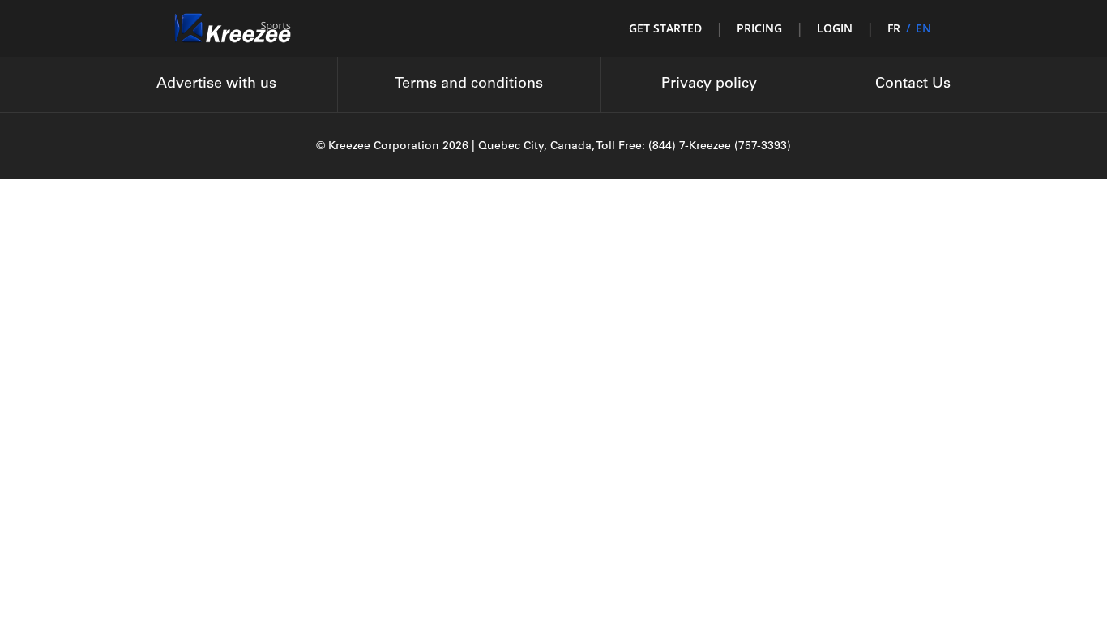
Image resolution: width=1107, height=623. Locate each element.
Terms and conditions (469, 84)
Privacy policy (709, 84)
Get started (665, 28)
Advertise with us (216, 84)
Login (835, 28)
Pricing (759, 28)
